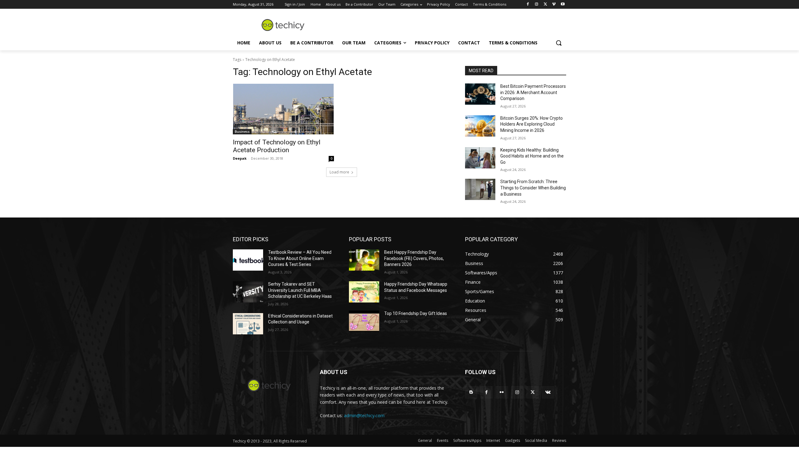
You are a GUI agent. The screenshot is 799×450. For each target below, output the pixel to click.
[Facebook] (528, 4)
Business (242, 131)
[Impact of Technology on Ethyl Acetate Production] (283, 109)
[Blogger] (471, 392)
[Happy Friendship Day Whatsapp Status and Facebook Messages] (364, 291)
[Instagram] (536, 4)
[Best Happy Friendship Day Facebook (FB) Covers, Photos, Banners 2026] (364, 260)
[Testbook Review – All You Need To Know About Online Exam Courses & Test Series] (248, 260)
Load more (339, 172)
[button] (558, 42)
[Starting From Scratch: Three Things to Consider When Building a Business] (480, 189)
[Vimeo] (553, 4)
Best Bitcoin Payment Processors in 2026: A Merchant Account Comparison (533, 92)
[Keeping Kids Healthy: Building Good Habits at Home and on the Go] (480, 157)
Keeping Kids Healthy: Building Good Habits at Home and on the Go (532, 156)
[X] (545, 4)
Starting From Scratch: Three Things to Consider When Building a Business (533, 187)
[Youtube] (562, 4)
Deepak (240, 158)
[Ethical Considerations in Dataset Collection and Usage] (248, 323)
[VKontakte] (548, 392)
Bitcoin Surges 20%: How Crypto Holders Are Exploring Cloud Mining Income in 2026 (531, 124)
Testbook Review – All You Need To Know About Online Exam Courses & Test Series (299, 258)
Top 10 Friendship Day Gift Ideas (415, 313)
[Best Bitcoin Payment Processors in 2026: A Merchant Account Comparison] (480, 94)
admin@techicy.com (364, 415)
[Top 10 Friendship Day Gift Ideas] (364, 321)
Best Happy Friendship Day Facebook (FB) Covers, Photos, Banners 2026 (414, 258)
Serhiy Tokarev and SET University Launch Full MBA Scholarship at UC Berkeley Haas (300, 290)
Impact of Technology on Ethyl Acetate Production (277, 146)
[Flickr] (502, 392)
